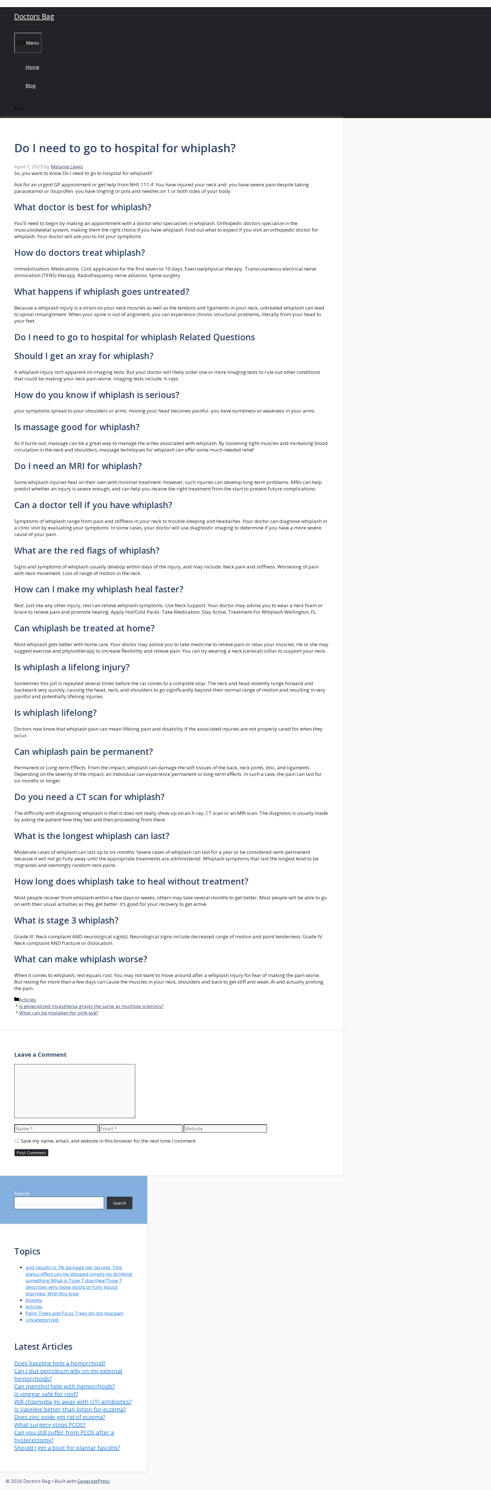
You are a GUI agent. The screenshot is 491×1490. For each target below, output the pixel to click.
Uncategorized (42, 1319)
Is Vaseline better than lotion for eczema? (70, 1409)
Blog (31, 85)
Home (32, 67)
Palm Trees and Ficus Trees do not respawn (74, 1313)
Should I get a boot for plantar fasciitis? (67, 1448)
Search (21, 1193)
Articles (27, 999)
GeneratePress (93, 1481)
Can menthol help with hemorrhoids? (64, 1386)
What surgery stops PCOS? (49, 1425)
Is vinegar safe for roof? (46, 1394)
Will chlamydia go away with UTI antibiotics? (73, 1401)
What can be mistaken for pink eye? (58, 1012)
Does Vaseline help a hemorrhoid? (59, 1363)
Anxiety (34, 1300)
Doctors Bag (34, 16)
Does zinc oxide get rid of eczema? (59, 1417)
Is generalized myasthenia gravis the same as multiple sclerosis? (91, 1006)
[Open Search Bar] (19, 109)
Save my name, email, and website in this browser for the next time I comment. (109, 1140)
